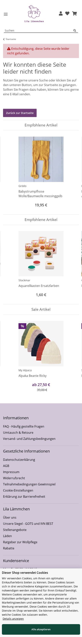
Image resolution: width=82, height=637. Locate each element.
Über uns (9, 517)
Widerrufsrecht (14, 478)
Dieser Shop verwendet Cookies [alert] (25, 573)
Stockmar (24, 280)
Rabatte (8, 548)
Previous (9, 172)
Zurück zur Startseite (20, 113)
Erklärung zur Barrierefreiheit (24, 496)
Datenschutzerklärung (19, 460)
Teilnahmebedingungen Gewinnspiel (29, 484)
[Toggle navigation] (6, 14)
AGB (6, 466)
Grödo (22, 186)
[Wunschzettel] (67, 13)
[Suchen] (75, 30)
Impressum (11, 472)
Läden (7, 536)
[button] (61, 13)
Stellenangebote (15, 530)
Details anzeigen (13, 618)
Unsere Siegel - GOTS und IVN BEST (28, 524)
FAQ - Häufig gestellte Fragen (23, 426)
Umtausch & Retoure (18, 432)
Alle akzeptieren (41, 629)
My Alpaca (25, 370)
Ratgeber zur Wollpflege (20, 542)
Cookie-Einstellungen (18, 490)
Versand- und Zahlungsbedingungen (29, 439)
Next (73, 172)
